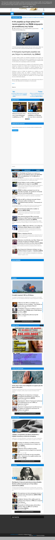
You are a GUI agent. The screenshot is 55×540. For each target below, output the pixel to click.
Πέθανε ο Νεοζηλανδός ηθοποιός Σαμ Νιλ (28, 314)
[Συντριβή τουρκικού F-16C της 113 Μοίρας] (27, 286)
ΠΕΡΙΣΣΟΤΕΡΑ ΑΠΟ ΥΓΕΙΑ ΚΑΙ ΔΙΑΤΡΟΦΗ (27, 413)
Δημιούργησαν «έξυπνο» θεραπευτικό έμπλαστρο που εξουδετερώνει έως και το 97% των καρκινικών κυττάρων (30, 402)
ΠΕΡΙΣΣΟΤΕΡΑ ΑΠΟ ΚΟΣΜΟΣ (27, 321)
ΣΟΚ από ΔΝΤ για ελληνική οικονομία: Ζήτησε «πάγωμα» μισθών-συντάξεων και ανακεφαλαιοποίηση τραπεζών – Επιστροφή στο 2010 (30, 202)
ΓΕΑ (23, 28)
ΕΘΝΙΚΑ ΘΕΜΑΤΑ (28, 28)
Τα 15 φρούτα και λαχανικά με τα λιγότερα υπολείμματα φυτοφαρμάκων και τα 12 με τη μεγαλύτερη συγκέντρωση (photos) (29, 396)
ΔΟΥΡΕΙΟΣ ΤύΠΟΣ (14, 534)
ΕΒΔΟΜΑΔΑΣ (27, 170)
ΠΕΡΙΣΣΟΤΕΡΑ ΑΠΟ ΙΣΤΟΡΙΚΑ (27, 511)
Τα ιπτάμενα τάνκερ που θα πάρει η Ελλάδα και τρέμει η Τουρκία (35, 115)
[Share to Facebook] (22, 103)
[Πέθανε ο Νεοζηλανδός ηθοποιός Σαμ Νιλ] (14, 316)
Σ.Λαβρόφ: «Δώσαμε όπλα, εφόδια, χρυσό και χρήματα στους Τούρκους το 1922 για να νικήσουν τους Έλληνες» (30, 500)
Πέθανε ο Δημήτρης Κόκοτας (25, 233)
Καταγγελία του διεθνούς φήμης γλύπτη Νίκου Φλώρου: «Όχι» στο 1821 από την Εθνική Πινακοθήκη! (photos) (29, 506)
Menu (12, 13)
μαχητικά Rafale (35, 28)
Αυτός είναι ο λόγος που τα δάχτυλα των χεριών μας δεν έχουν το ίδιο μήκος (27, 386)
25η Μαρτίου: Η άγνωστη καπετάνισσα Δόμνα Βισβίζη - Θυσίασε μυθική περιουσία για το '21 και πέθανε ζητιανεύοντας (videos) (27, 483)
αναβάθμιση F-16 (19, 28)
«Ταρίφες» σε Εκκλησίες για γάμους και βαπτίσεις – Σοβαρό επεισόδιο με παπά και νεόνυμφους (26, 435)
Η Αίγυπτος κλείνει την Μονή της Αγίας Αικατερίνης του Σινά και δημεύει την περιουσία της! (29, 450)
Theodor (34, 535)
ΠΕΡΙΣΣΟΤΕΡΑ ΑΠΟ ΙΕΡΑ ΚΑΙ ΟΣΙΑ (27, 461)
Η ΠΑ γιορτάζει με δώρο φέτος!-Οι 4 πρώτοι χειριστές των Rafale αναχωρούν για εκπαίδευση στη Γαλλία (27, 24)
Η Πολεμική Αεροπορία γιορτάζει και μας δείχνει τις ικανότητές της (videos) (26, 52)
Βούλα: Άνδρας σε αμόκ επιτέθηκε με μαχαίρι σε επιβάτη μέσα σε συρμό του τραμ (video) (29, 183)
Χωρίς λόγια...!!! (17, 337)
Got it (31, 6)
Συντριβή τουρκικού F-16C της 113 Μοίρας (23, 295)
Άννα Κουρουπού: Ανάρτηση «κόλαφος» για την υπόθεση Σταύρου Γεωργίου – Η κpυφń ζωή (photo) (30, 249)
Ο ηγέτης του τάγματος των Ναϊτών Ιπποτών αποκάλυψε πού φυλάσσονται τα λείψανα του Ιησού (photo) (29, 444)
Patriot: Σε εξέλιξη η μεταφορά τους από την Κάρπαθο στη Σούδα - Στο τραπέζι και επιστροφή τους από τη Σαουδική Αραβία (30, 191)
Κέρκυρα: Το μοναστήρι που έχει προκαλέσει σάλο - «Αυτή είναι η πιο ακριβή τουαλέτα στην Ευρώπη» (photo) (29, 456)
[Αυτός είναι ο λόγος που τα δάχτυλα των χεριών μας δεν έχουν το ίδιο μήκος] (27, 377)
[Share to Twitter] (24, 103)
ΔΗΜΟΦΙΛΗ (16, 170)
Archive (38, 170)
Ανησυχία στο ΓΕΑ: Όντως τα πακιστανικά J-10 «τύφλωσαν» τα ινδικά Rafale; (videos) (19, 115)
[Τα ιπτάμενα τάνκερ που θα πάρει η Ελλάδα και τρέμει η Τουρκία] (35, 107)
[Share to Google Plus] (25, 103)
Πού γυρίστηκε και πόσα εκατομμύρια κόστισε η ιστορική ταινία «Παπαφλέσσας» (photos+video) (30, 493)
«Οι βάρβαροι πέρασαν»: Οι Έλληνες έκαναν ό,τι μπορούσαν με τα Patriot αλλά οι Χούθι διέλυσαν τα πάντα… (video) (30, 310)
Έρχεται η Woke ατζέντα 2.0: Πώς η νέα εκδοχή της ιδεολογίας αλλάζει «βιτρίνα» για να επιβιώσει (30, 226)
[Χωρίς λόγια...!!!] (27, 334)
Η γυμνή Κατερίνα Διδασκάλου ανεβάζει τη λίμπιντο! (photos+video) (28, 209)
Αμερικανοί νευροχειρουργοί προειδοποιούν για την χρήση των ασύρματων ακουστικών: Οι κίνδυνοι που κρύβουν (30, 408)
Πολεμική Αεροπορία (16, 29)
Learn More (25, 6)
